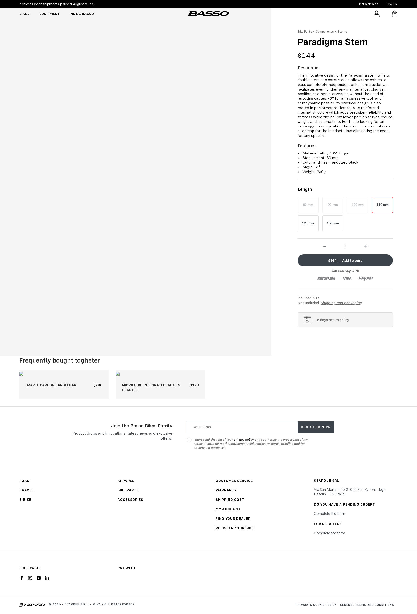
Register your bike (235, 528)
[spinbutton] (345, 246)
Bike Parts (305, 31)
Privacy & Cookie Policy (316, 605)
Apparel (126, 480)
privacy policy (244, 439)
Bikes (24, 13)
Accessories (130, 499)
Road (24, 480)
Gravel (26, 490)
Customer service (234, 480)
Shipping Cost (230, 499)
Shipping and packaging (341, 302)
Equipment (49, 13)
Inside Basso (82, 13)
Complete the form (329, 513)
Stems (342, 31)
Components (325, 31)
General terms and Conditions (367, 605)
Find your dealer (233, 518)
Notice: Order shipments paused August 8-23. (56, 4)
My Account (228, 509)
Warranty (226, 490)
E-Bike (25, 499)
